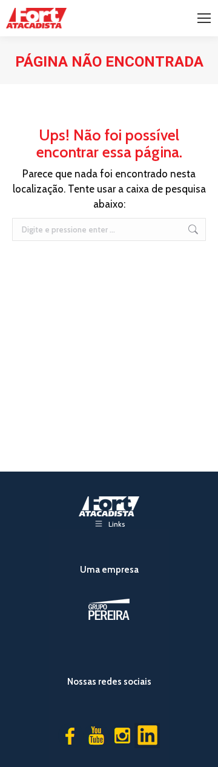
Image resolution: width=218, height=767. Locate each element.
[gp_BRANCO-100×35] (109, 609)
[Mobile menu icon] (204, 18)
